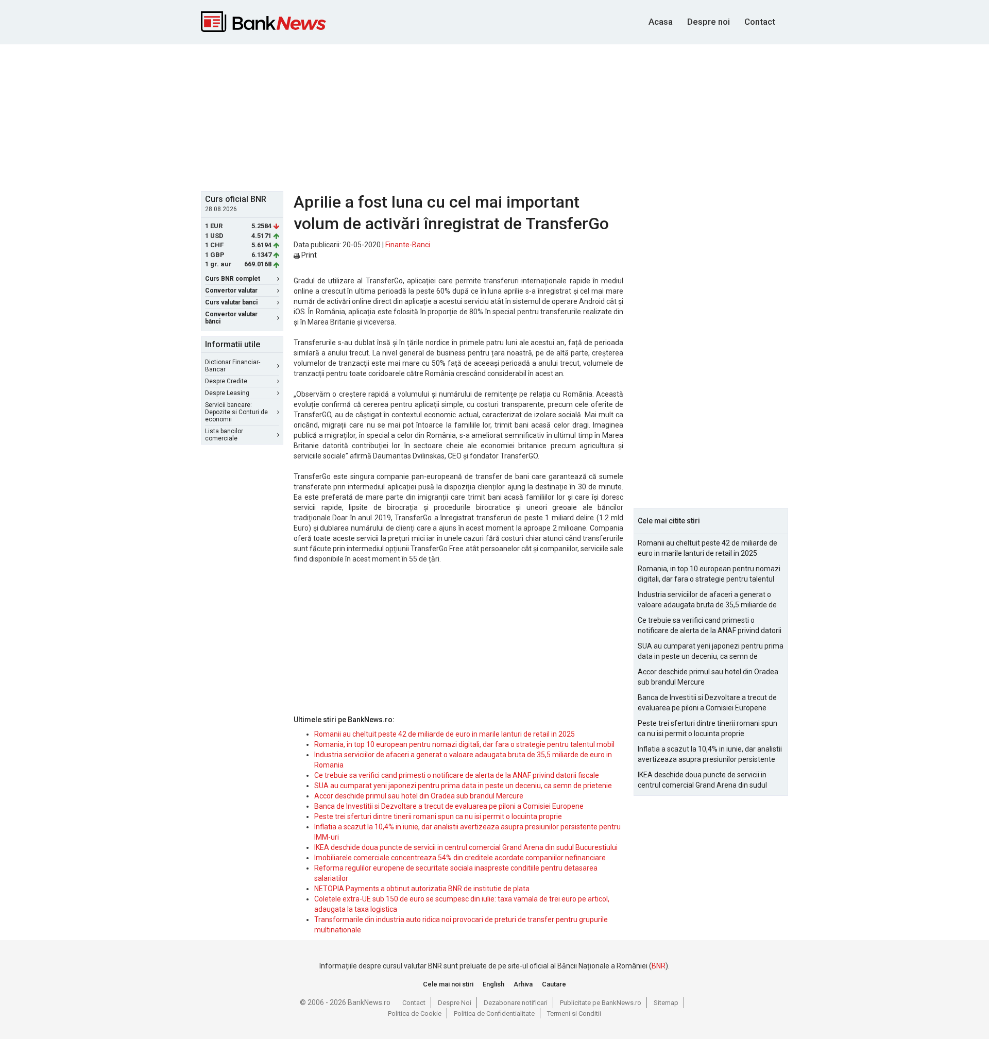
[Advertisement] (494, 116)
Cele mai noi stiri (448, 984)
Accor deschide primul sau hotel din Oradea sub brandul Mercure (418, 796)
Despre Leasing (227, 393)
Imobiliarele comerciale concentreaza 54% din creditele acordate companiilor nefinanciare (460, 858)
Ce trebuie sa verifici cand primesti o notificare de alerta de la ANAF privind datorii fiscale (456, 775)
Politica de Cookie (414, 1013)
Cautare (554, 984)
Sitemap (666, 1003)
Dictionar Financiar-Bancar (232, 366)
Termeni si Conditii (574, 1013)
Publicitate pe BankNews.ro (600, 1003)
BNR (659, 966)
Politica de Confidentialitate (494, 1013)
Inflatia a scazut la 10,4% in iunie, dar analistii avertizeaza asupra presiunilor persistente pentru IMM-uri (710, 754)
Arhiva (523, 984)
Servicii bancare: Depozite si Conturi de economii (236, 412)
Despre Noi (454, 1003)
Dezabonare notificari (516, 1003)
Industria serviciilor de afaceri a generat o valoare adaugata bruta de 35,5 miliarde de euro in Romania (707, 600)
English (493, 984)
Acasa (661, 21)
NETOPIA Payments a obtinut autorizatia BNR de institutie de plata (422, 888)
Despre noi (708, 21)
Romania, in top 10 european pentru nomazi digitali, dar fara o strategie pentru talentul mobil (464, 744)
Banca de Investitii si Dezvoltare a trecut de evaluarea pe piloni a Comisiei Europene (449, 806)
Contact (759, 21)
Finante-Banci (407, 245)
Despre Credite (226, 381)
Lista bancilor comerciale (224, 435)
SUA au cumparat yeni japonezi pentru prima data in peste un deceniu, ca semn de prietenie (463, 785)
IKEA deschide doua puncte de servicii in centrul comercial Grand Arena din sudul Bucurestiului (466, 847)
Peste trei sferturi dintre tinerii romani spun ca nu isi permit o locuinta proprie (438, 816)
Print (308, 255)
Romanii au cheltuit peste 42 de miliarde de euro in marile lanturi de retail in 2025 (444, 734)
